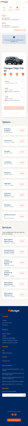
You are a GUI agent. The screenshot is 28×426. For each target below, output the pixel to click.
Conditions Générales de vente (9, 340)
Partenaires (5, 325)
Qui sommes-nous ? (7, 322)
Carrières (4, 320)
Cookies (4, 336)
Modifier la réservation (20, 30)
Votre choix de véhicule (11, 10)
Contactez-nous (6, 361)
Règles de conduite (7, 353)
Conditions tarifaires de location (9, 342)
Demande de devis (14, 113)
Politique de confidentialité (8, 338)
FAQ (3, 350)
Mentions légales (6, 333)
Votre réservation (4, 10)
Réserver (14, 108)
